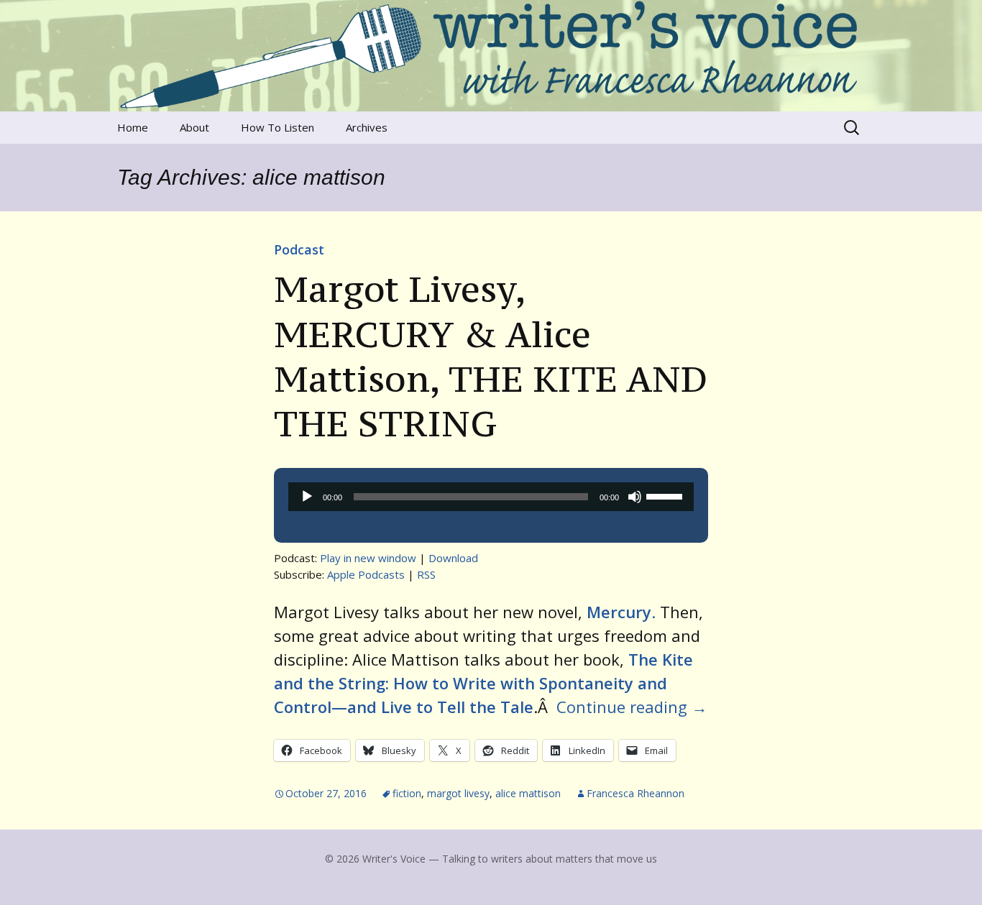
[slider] (666, 495)
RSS (426, 574)
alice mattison (528, 793)
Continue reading (631, 706)
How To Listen (277, 127)
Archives (366, 127)
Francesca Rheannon (635, 793)
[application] (491, 496)
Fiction (407, 793)
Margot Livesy (458, 793)
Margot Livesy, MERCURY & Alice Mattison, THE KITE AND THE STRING (490, 356)
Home (132, 127)
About (194, 127)
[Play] (307, 497)
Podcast (299, 249)
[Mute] (635, 497)
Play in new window (368, 558)
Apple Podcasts (366, 574)
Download (453, 558)
